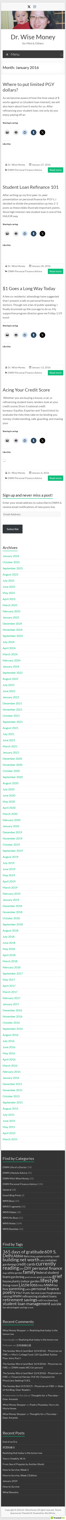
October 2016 (11, 1022)
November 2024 (12, 629)
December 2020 (12, 758)
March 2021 (10, 746)
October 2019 (11, 844)
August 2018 (10, 930)
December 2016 (12, 1010)
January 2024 (11, 666)
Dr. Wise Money (33, 37)
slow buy (52, 1300)
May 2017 (9, 979)
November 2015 (12, 1090)
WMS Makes (9, 1212)
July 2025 (8, 580)
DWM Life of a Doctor (15, 1167)
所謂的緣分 (9, 1447)
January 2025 (11, 617)
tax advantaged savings (15, 1307)
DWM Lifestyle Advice (15, 1172)
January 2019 (11, 899)
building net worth (21, 1259)
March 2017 (10, 991)
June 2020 (9, 795)
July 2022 (8, 685)
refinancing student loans (39, 1296)
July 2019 (8, 863)
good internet (30, 1277)
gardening (17, 1277)
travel (30, 1307)
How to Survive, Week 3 (16, 1469)
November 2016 (12, 1016)
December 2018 (12, 906)
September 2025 (13, 568)
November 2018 (12, 912)
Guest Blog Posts (12, 1195)
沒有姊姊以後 (23, 1345)
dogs (5, 1273)
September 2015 (13, 1102)
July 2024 (8, 642)
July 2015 (8, 1114)
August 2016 (10, 1034)
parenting (17, 1288)
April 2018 (9, 955)
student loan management (26, 1303)
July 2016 (8, 1041)
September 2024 (13, 635)
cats (42, 1260)
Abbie (18, 1255)
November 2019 (12, 838)
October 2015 (11, 1096)
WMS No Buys (10, 1217)
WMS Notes (9, 1223)
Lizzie (24, 1284)
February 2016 (11, 1071)
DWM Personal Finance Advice (25, 169)
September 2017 (13, 973)
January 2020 (11, 826)
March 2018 (10, 961)
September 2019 (13, 850)
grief (57, 1276)
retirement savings (20, 1299)
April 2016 (9, 1059)
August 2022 (10, 678)
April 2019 (9, 881)
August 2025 (10, 574)
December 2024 (12, 623)
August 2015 (10, 1108)
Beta (27, 1256)
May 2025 (9, 592)
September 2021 (13, 721)
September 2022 (13, 672)
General (7, 1189)
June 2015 (9, 1120)
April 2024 (9, 648)
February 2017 (11, 998)
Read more (55, 169)
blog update (36, 1256)
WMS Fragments (12, 1206)
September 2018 (13, 924)
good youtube (44, 1277)
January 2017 (11, 1004)
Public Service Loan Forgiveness (42, 1292)
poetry (9, 1292)
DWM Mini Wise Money (16, 1178)
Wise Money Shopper (14, 1330)
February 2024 (11, 660)
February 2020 (11, 820)
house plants (11, 1281)
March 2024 (10, 654)
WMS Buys (8, 1200)
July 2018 (8, 936)
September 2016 (13, 1028)
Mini (40, 1285)
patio (28, 1289)
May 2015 (9, 1127)
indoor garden (30, 1281)
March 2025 (10, 605)
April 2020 (9, 807)
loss (34, 1284)
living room (10, 1285)
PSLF (19, 1292)
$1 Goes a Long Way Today (29, 288)
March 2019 (10, 887)
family (29, 1272)
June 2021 (9, 740)
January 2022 (11, 697)
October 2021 (11, 715)
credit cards (25, 1264)
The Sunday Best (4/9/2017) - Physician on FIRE (28, 1386)
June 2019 (9, 869)
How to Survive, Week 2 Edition (20, 1475)
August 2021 (10, 727)
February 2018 (11, 967)
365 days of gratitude (23, 1251)
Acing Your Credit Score (26, 390)
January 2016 (11, 1077)
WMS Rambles (10, 1228)
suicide (56, 1304)
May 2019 (9, 875)
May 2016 (9, 1053)
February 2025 (11, 611)
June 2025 (9, 586)
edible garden (15, 1272)
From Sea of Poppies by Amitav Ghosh (23, 1464)
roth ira (42, 1300)
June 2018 (9, 942)
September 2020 (13, 777)
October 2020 (11, 770)
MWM (48, 1285)
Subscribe (12, 529)
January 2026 (11, 556)
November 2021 (12, 709)
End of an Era (10, 1441)
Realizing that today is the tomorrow (38, 1339)
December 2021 (12, 703)
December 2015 (12, 1084)
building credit (51, 1256)
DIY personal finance (43, 1268)
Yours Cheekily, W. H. (14, 1458)
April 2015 (9, 1133)
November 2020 (12, 764)
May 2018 (9, 948)
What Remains (10, 1492)
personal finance (45, 1288)
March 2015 (10, 1139)
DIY (22, 1268)
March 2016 (10, 1065)
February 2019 (11, 893)
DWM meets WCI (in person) (27, 1367)
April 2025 (9, 599)
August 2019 (10, 856)
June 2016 (9, 1047)
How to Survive (11, 1486)
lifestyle (49, 1280)
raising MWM (12, 1296)
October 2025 (11, 562)
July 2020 (8, 789)
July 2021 (8, 734)
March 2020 (10, 813)
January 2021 (11, 752)
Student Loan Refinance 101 (31, 187)
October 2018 (11, 918)
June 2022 (9, 691)
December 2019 (12, 832)
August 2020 (10, 783)
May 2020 (9, 801)
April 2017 (9, 985)
